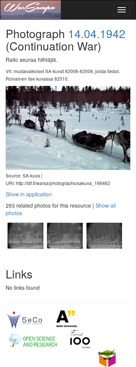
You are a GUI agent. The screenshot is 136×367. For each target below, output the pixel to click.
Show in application (29, 194)
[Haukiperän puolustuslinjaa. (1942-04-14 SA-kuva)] (25, 256)
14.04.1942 (96, 33)
